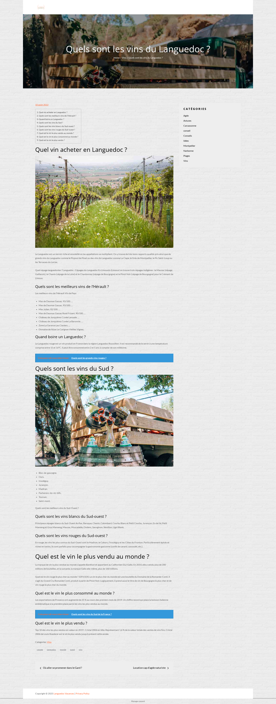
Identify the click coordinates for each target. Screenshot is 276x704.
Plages (186, 155)
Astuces (187, 120)
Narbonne (188, 150)
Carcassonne (189, 125)
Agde (186, 115)
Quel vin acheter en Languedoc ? (53, 112)
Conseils (187, 135)
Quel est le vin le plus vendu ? (52, 140)
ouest (72, 649)
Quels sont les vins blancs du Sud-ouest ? (57, 126)
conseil (186, 130)
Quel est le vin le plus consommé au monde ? (58, 136)
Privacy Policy (82, 693)
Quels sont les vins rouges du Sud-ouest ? (57, 129)
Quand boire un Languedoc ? (51, 119)
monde (63, 649)
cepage (40, 649)
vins (80, 649)
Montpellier (189, 145)
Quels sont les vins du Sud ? (51, 122)
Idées (186, 140)
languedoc (51, 649)
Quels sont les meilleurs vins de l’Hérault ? (57, 115)
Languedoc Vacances (64, 693)
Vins (49, 642)
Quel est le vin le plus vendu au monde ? (56, 133)
